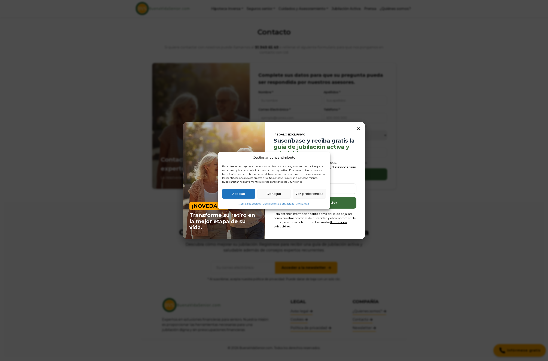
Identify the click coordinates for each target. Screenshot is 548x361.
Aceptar (239, 194)
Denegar (274, 194)
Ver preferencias (309, 194)
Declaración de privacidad (278, 203)
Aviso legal (303, 203)
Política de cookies (250, 203)
